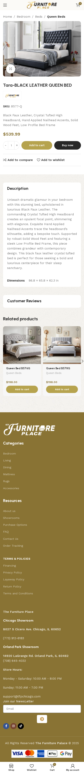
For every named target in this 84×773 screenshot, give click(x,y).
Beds (38, 16)
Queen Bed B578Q (58, 368)
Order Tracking (13, 545)
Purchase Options (15, 524)
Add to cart (36, 145)
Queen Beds (56, 16)
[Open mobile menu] (5, 5)
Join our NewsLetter (18, 701)
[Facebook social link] (6, 726)
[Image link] (29, 429)
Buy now (67, 145)
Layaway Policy (13, 579)
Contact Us (10, 538)
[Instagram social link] (13, 726)
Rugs (6, 481)
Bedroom (23, 16)
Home (7, 16)
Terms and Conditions (18, 593)
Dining (7, 467)
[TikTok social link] (21, 726)
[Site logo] (42, 5)
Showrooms (11, 517)
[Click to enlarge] (10, 68)
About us (9, 511)
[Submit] (42, 719)
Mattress (9, 474)
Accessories (11, 488)
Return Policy (12, 586)
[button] (22, 389)
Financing (9, 565)
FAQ (6, 531)
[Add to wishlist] (37, 329)
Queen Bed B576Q (18, 368)
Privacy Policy (12, 572)
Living (7, 460)
